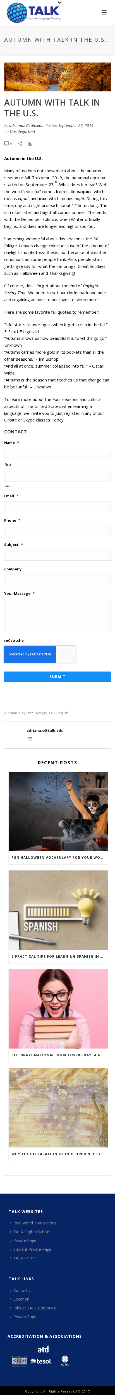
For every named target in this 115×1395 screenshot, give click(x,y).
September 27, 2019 (76, 125)
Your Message (19, 593)
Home (12, 51)
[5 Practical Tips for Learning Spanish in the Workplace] (58, 910)
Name (11, 442)
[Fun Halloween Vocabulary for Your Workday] (58, 811)
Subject (13, 544)
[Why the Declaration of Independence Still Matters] (58, 1107)
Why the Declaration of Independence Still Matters (59, 1154)
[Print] (33, 144)
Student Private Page (32, 1249)
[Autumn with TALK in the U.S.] (57, 77)
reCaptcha (14, 640)
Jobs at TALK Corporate (34, 1308)
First (7, 464)
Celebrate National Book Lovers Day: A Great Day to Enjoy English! (59, 1055)
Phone (12, 520)
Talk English (58, 713)
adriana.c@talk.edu (26, 125)
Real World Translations (34, 1223)
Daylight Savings (33, 713)
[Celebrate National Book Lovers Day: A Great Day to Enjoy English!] (58, 1009)
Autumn (10, 713)
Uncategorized (35, 51)
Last (7, 486)
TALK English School (31, 1231)
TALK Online (24, 1258)
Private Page (24, 1240)
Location (21, 1299)
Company (12, 569)
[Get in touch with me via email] (30, 739)
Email (11, 496)
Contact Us (23, 1290)
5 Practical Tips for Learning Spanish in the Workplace (59, 956)
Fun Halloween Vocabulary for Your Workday (59, 857)
